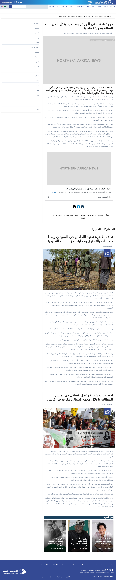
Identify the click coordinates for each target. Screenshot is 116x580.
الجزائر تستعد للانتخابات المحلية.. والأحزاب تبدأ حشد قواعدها (56, 542)
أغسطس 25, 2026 (103, 548)
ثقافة (88, 6)
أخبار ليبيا (51, 6)
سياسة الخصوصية (108, 576)
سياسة (106, 6)
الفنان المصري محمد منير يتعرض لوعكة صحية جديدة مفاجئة (103, 542)
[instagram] (14, 2)
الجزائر (96, 33)
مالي (37, 99)
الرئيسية (112, 6)
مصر (37, 104)
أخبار (57, 6)
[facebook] (16, 2)
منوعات (72, 6)
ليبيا (38, 95)
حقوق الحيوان (66, 33)
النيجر (37, 85)
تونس (37, 109)
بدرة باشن (74, 33)
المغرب (37, 80)
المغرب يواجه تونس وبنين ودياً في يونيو (65, 215)
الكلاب (80, 33)
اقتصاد (99, 6)
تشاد (38, 90)
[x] (19, 2)
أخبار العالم (65, 6)
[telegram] (21, 2)
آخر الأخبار (111, 40)
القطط (85, 33)
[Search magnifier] (10, 6)
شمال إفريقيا (80, 6)
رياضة (93, 6)
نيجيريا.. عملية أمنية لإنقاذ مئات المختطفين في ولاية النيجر (79, 542)
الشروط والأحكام (97, 576)
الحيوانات (90, 33)
